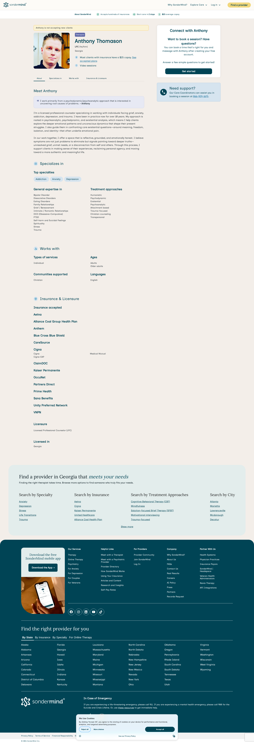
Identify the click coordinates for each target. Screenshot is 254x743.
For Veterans (74, 582)
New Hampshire (137, 659)
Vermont (205, 649)
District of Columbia (32, 679)
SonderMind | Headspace (206, 569)
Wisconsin (206, 659)
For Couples (74, 578)
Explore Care (197, 4)
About (39, 78)
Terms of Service (42, 736)
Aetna (77, 501)
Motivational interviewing (145, 515)
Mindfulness (138, 506)
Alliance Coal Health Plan (88, 519)
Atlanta (214, 501)
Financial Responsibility (62, 736)
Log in (214, 4)
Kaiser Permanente (85, 510)
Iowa (60, 659)
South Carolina (172, 664)
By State (27, 637)
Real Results (173, 573)
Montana (98, 684)
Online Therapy (75, 559)
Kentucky (62, 684)
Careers (171, 578)
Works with (74, 78)
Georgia (61, 649)
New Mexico (135, 669)
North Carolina (137, 644)
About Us (171, 559)
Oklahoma (170, 644)
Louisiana (98, 644)
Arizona (25, 659)
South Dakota (172, 669)
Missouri (97, 674)
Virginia (204, 644)
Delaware (26, 684)
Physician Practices (209, 559)
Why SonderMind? (177, 4)
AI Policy (171, 582)
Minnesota (99, 669)
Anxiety (23, 501)
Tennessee (170, 674)
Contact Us (172, 568)
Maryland (98, 654)
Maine (96, 659)
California (26, 664)
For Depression (75, 573)
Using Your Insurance (112, 576)
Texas (167, 679)
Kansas (61, 679)
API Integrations (208, 587)
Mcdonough (216, 515)
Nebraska (134, 654)
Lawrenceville (217, 510)
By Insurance (42, 637)
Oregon (168, 649)
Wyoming (205, 669)
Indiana (61, 674)
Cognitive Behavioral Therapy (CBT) (150, 501)
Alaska (24, 644)
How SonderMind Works (113, 571)
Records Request (175, 596)
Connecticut (28, 674)
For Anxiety (73, 568)
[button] (43, 568)
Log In (137, 564)
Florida (61, 644)
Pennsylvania (171, 654)
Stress (22, 510)
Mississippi (99, 679)
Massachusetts (101, 649)
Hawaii (61, 654)
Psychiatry (73, 564)
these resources (126, 707)
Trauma (23, 519)
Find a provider (239, 5)
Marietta (215, 506)
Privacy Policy (27, 736)
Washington (207, 654)
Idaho (60, 664)
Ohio (131, 684)
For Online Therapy (80, 637)
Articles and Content (111, 580)
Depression (25, 506)
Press (169, 587)
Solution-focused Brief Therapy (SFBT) (152, 510)
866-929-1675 (200, 96)
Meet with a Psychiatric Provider (113, 560)
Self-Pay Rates (108, 590)
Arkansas (26, 654)
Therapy (72, 555)
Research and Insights (112, 585)
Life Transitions (27, 515)
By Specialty (60, 637)
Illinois (61, 669)
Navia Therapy (207, 583)
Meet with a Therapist (112, 555)
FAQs (169, 564)
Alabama (26, 649)
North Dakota (136, 649)
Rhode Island (171, 659)
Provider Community (144, 555)
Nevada (133, 674)
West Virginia (207, 664)
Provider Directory (110, 566)
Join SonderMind (142, 559)
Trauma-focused (140, 519)
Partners (171, 592)
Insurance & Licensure (96, 78)
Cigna (77, 506)
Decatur (214, 519)
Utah (167, 684)
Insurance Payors (208, 564)
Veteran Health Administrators (207, 577)
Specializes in (55, 78)
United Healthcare (84, 515)
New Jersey (135, 664)
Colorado (26, 669)
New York (134, 679)
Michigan (98, 664)
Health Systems (208, 555)
